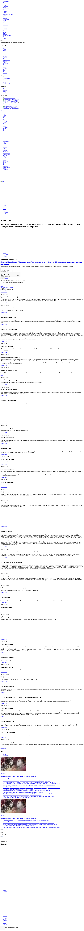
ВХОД (2, 286)
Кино (4, 20)
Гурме (4, 9)
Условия (5, 916)
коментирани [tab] (6, 755)
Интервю (5, 18)
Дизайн (4, 11)
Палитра (5, 28)
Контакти (5, 914)
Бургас (4, 92)
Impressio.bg (5, 254)
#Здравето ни (6, 63)
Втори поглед (6, 8)
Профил (5, 179)
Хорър (4, 38)
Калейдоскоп (6, 19)
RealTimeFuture (6, 154)
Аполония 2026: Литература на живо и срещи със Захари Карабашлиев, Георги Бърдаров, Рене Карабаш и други (31, 793)
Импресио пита (6, 16)
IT (3, 149)
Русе (4, 93)
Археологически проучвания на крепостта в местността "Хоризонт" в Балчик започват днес (30, 790)
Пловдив (5, 90)
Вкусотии (5, 58)
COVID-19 (5, 151)
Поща (4, 81)
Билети (4, 82)
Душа (4, 12)
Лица (4, 21)
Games (4, 62)
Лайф (4, 143)
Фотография (6, 36)
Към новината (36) (5, 287)
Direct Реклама (6, 83)
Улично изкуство (7, 35)
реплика (2, 292)
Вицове (5, 57)
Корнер (4, 144)
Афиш (4, 5)
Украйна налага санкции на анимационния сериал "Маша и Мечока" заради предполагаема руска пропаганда (30, 785)
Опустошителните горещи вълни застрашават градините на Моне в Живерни (24, 795)
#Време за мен (6, 60)
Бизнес (4, 145)
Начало (4, 253)
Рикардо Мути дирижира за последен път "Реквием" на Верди (20, 789)
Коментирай (3, 290)
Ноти (4, 27)
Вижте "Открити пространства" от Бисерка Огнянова (19, 797)
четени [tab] (4, 754)
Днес (4, 142)
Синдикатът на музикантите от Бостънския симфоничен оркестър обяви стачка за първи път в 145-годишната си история (33, 783)
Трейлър (5, 34)
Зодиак (4, 64)
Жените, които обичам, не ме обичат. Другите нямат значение (18, 776)
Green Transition (6, 153)
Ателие (4, 4)
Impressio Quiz (6, 1)
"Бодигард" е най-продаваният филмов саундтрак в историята (20, 786)
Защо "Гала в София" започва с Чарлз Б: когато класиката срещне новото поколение (25, 792)
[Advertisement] (40, 414)
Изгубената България (8, 14)
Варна (4, 91)
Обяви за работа (6, 78)
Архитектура (6, 2)
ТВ (4, 69)
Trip (4, 70)
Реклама (5, 891)
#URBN (5, 73)
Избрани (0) (11, 287)
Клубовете (5, 158)
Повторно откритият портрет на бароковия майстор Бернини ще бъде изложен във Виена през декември (30, 796)
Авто (4, 55)
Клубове (5, 68)
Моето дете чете (6, 23)
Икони (4, 15)
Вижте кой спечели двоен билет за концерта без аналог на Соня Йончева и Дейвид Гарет (30, 781)
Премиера (5, 30)
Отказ (6, 278)
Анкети (5, 56)
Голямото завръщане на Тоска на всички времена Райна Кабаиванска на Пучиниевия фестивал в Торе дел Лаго (31, 782)
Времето (5, 61)
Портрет (5, 29)
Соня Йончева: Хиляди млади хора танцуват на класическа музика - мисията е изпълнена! (26, 778)
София (4, 88)
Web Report (5, 169)
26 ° (1, 110)
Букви (4, 7)
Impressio (5, 150)
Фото (4, 71)
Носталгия (5, 25)
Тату (4, 33)
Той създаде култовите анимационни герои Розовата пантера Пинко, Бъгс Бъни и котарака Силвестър (30, 779)
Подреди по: (3, 288)
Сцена (4, 32)
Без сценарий (6, 6)
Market (4, 79)
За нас (4, 890)
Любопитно (5, 22)
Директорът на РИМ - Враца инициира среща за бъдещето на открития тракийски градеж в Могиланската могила (34, 788)
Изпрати (2, 278)
